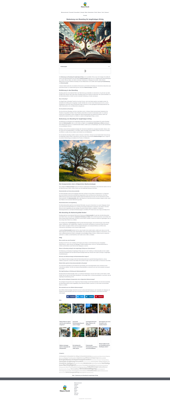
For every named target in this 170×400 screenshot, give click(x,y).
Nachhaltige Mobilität (96, 363)
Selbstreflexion (103, 367)
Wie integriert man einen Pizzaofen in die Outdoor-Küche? (104, 323)
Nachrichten (91, 12)
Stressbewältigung (88, 369)
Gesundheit (77, 12)
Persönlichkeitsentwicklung (101, 365)
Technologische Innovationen (79, 370)
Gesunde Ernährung (67, 361)
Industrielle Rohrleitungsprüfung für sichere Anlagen (78, 323)
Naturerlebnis (79, 365)
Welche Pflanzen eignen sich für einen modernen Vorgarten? (65, 323)
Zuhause (107, 12)
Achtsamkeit (62, 356)
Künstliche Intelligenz (66, 363)
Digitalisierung (81, 358)
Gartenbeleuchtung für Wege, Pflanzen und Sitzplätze (91, 323)
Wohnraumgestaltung (72, 372)
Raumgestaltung (83, 367)
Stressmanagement (101, 369)
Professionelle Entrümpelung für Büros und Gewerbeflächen (91, 347)
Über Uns (76, 393)
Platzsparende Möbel (64, 367)
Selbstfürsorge (92, 367)
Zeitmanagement (82, 372)
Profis (95, 12)
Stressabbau (75, 369)
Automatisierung (95, 356)
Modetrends (87, 363)
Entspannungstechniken (81, 360)
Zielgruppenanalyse (90, 372)
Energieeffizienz (65, 360)
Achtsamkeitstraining (85, 356)
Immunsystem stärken (97, 361)
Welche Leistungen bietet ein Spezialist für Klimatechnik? (65, 347)
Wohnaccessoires (62, 372)
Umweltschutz (92, 370)
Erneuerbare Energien (96, 359)
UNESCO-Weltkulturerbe (102, 370)
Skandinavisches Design (64, 369)
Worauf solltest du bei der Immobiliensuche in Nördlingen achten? (104, 345)
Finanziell (71, 12)
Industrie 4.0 (106, 361)
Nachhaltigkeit (69, 365)
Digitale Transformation (70, 358)
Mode (86, 12)
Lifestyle (82, 12)
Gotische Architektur (87, 361)
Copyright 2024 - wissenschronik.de (85, 398)
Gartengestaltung (105, 359)
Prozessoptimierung (74, 367)
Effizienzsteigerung (91, 358)
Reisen (99, 12)
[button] (109, 66)
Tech (103, 12)
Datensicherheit (102, 356)
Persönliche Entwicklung (89, 365)
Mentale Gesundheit (78, 363)
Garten (75, 385)
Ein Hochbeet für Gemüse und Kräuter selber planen (77, 347)
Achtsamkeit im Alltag (72, 356)
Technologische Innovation (65, 370)
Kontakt (85, 15)
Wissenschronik (64, 12)
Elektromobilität (102, 358)
